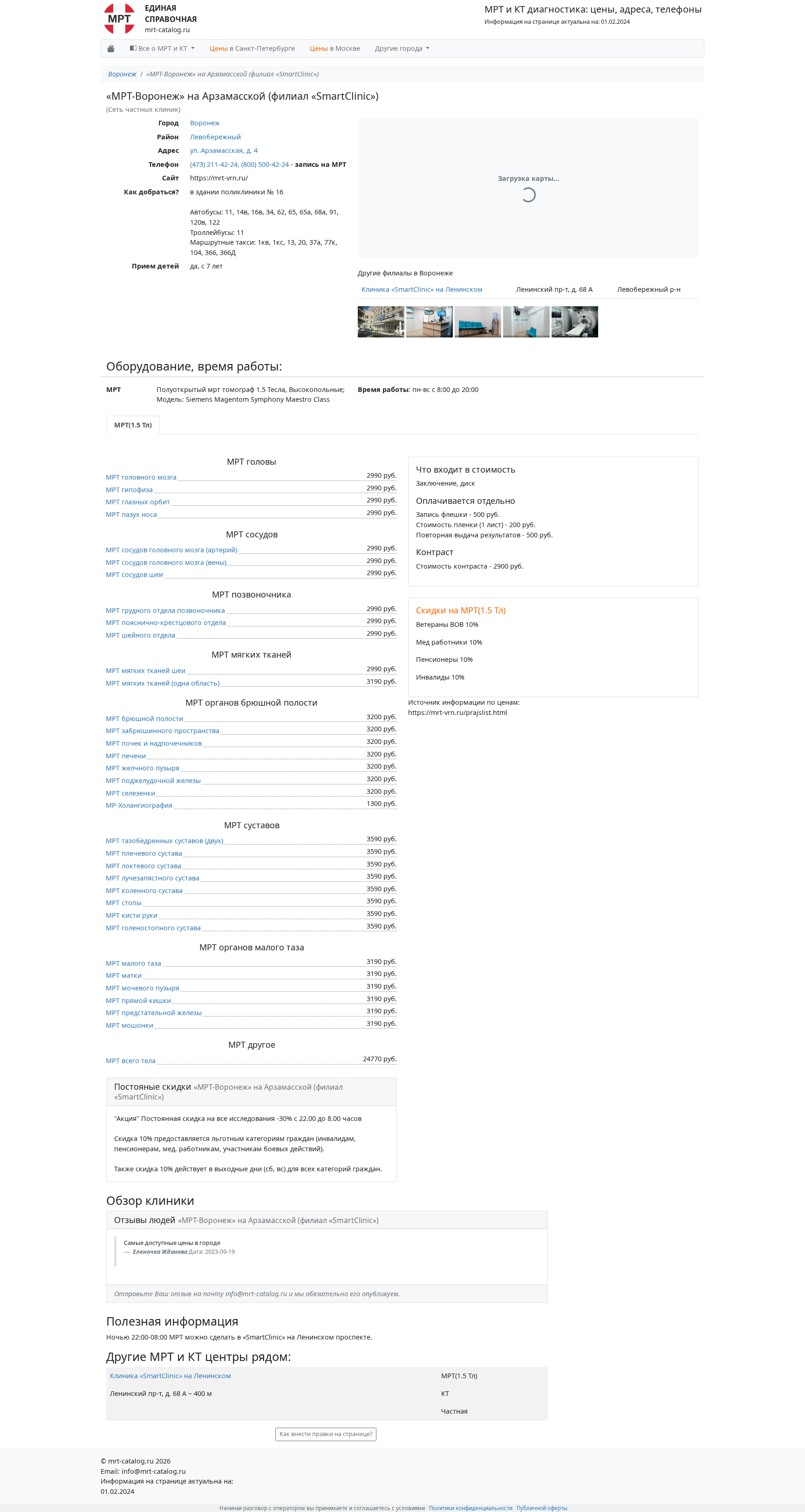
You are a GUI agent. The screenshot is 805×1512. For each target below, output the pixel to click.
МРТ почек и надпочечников (154, 743)
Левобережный (215, 136)
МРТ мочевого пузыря (142, 987)
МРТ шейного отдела (140, 635)
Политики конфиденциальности (470, 1508)
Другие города (399, 48)
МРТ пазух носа (131, 514)
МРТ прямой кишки (138, 1000)
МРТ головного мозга (141, 477)
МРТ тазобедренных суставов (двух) (164, 840)
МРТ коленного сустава (144, 890)
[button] (381, 321)
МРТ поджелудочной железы (153, 780)
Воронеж (122, 73)
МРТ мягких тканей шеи (145, 670)
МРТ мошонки (129, 1025)
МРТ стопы (124, 902)
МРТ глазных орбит (138, 501)
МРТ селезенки (130, 793)
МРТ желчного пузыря (142, 767)
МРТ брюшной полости (144, 718)
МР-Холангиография (139, 805)
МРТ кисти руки (131, 915)
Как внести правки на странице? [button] (326, 1434)
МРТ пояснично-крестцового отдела (166, 622)
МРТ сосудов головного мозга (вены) (166, 562)
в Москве (335, 48)
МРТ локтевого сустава (143, 865)
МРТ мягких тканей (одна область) (162, 683)
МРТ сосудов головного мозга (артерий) (171, 549)
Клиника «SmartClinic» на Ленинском (422, 289)
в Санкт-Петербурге (252, 48)
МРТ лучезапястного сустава (152, 877)
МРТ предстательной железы (154, 1012)
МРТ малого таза (133, 963)
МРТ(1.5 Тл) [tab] (133, 424)
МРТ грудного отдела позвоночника (165, 610)
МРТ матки (124, 975)
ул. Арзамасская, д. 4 (224, 150)
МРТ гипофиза (129, 489)
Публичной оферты (542, 1508)
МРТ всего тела (131, 1060)
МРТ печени (126, 755)
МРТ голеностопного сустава (153, 927)
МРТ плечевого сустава (144, 853)
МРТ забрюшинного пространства (162, 730)
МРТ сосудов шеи (134, 574)
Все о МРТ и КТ (162, 48)
